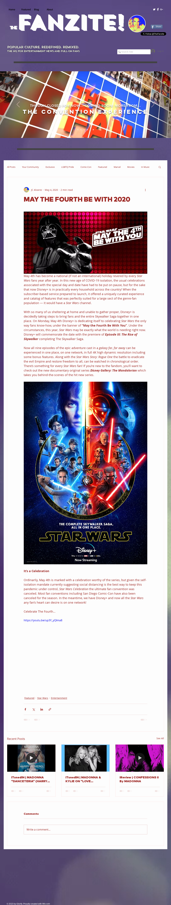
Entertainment (59, 698)
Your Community (30, 166)
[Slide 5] (89, 129)
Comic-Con (85, 166)
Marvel (117, 166)
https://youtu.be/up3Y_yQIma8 (43, 620)
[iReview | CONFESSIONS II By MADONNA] (140, 758)
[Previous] (18, 104)
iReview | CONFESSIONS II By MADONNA (139, 779)
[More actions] (145, 190)
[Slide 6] (93, 129)
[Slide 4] (86, 129)
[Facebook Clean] (157, 9)
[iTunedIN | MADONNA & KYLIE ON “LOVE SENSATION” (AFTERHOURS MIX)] (85, 758)
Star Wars (42, 698)
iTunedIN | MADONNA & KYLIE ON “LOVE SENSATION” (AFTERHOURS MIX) (83, 779)
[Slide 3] (83, 129)
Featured (102, 166)
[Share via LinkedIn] (41, 709)
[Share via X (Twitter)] (33, 709)
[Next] (152, 104)
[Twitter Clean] (154, 9)
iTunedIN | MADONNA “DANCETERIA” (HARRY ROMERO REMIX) (29, 779)
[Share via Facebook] (25, 709)
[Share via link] (49, 709)
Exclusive (50, 166)
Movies (130, 166)
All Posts (11, 166)
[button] (159, 167)
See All (160, 738)
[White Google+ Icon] (161, 9)
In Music (145, 166)
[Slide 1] (77, 129)
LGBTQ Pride (67, 166)
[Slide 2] (80, 129)
